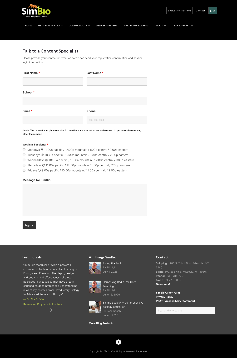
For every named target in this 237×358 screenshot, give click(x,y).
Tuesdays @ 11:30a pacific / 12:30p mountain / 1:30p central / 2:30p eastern (77, 155)
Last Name (95, 73)
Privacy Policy (164, 296)
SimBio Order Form (168, 292)
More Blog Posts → (101, 323)
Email (27, 111)
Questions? (163, 284)
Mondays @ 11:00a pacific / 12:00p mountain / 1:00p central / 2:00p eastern (77, 149)
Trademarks (141, 351)
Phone (91, 111)
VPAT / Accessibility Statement (175, 301)
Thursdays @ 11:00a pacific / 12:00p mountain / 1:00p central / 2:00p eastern (78, 165)
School (29, 92)
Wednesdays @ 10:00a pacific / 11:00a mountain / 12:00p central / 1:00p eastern (80, 160)
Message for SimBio (36, 180)
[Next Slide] (51, 309)
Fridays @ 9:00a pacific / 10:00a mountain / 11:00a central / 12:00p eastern (77, 170)
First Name (31, 73)
